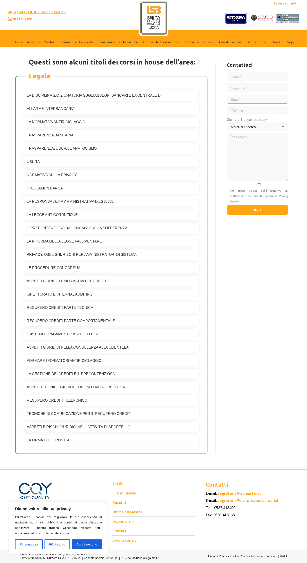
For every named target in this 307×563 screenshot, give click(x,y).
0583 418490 (22, 18)
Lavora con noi (285, 3)
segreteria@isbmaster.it (239, 493)
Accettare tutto (86, 544)
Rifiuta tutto (57, 544)
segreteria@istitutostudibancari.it (39, 12)
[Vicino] (105, 504)
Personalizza (29, 544)
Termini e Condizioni (264, 556)
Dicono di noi (123, 521)
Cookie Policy (239, 556)
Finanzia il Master (127, 512)
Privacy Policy (217, 556)
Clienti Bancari (124, 493)
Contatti (119, 530)
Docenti (119, 502)
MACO (284, 556)
